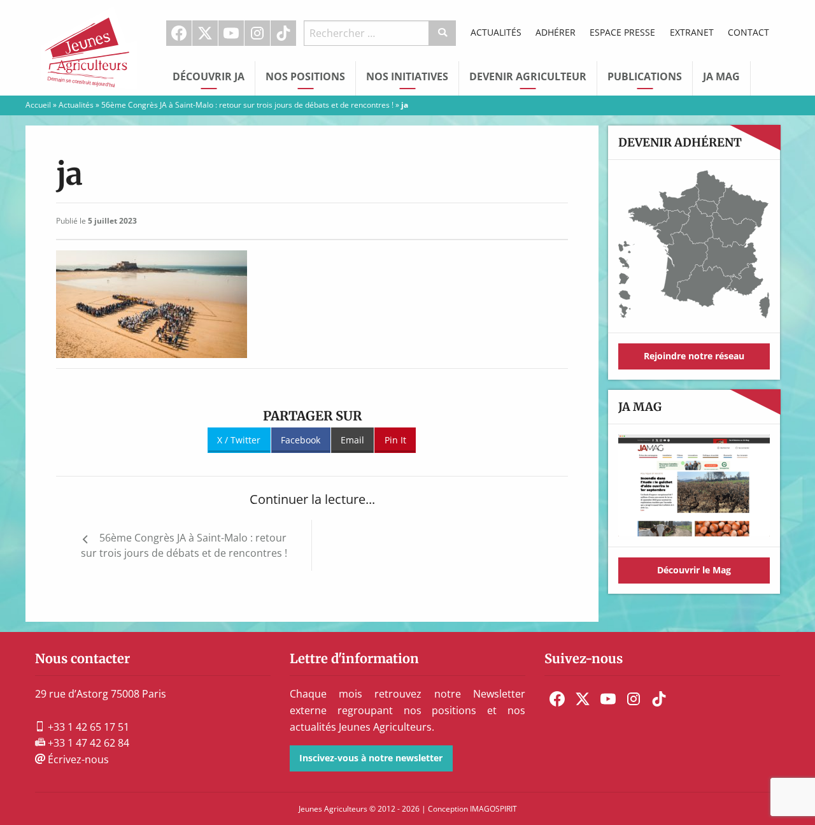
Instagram (257, 33)
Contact (748, 32)
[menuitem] (179, 33)
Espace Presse (622, 32)
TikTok (283, 33)
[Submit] (443, 33)
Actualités (496, 32)
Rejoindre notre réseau (694, 356)
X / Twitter (238, 440)
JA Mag (721, 76)
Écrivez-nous (77, 759)
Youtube (231, 33)
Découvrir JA (208, 76)
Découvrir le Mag (694, 570)
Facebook (179, 33)
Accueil (38, 104)
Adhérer (555, 32)
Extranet (692, 32)
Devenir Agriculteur (527, 76)
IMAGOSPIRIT (493, 808)
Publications (644, 76)
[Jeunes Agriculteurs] (89, 46)
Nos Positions (305, 76)
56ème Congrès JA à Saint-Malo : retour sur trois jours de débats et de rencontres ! (247, 104)
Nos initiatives (407, 76)
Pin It (395, 440)
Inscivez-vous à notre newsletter (371, 758)
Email (352, 440)
